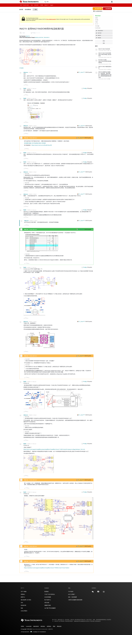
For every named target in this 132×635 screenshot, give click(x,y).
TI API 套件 (70, 591)
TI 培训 (41, 5)
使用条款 (49, 626)
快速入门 (47, 5)
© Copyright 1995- (26, 629)
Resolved (97, 15)
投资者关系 (23, 605)
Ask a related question (51, 19)
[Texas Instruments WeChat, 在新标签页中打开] (93, 592)
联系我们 (46, 591)
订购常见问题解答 (72, 599)
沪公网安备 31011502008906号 (39, 631)
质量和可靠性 (47, 605)
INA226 (99, 37)
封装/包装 (46, 602)
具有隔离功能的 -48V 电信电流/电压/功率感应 (35, 143)
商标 (54, 626)
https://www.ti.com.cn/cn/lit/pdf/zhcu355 (42, 145)
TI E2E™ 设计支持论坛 (49, 594)
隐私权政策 (36, 626)
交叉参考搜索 (47, 597)
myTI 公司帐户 (71, 594)
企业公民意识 (24, 610)
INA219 (99, 35)
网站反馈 (59, 626)
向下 (27, 85)
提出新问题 (108, 8)
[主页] (30, 1)
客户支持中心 (47, 599)
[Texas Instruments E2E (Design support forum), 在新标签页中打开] (98, 592)
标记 (104, 40)
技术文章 (36, 5)
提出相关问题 (98, 8)
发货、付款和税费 (72, 597)
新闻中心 (23, 597)
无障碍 (22, 626)
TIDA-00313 (100, 30)
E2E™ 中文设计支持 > (24, 5)
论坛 (32, 5)
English (51, 5)
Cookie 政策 (28, 626)
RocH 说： (27, 173)
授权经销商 (79, 599)
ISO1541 (99, 33)
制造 (22, 608)
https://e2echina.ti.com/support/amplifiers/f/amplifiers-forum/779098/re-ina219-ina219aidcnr (46, 567)
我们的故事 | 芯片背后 (26, 599)
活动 (22, 602)
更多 (36, 9)
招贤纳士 (23, 594)
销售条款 (43, 626)
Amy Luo (26, 72)
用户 (112, 1)
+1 (92, 229)
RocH (24, 32)
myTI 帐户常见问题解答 (50, 608)
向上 (24, 85)
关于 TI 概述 (23, 591)
